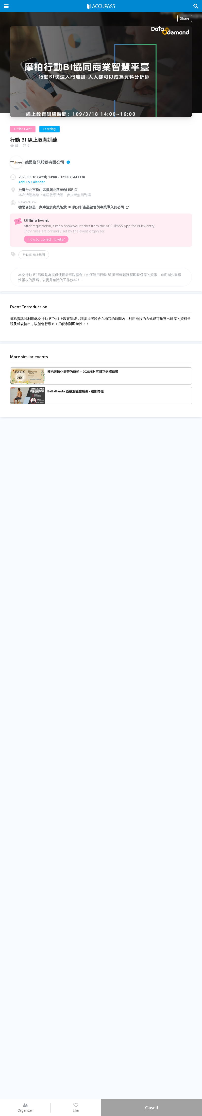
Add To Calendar (31, 182)
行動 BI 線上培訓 (34, 255)
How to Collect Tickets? (46, 239)
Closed (151, 1107)
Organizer (25, 1110)
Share (184, 18)
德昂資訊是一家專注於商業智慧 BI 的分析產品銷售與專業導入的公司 (71, 207)
